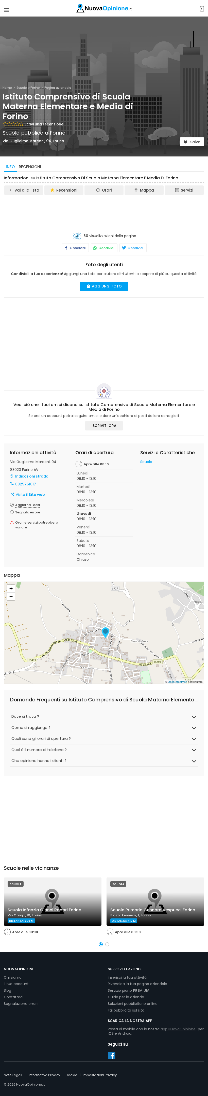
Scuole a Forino (28, 87)
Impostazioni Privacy (100, 1075)
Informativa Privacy (44, 1075)
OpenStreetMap (177, 682)
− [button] (11, 596)
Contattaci (13, 997)
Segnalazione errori (21, 1003)
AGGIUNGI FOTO (106, 286)
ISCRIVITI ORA (104, 425)
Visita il (30, 494)
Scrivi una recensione (43, 124)
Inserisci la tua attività (127, 977)
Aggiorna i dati (27, 504)
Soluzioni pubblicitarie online (133, 1003)
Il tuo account (16, 984)
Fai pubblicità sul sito (126, 1010)
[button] (100, 944)
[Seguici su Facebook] (111, 1055)
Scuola (146, 461)
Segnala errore (27, 512)
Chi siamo (13, 977)
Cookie (71, 1075)
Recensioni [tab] (30, 166)
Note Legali (13, 1075)
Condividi (77, 248)
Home (7, 87)
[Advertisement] (104, 209)
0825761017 (25, 484)
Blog (7, 990)
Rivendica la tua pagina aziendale (137, 984)
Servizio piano (128, 990)
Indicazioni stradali (32, 476)
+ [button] (11, 588)
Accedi (201, 9)
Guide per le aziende (126, 997)
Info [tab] (10, 166)
